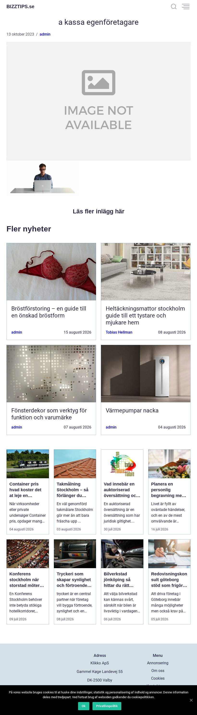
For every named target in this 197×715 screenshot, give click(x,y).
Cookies (158, 678)
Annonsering (157, 663)
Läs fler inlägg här (98, 211)
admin (45, 34)
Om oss (157, 670)
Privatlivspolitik (107, 706)
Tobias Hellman (119, 332)
